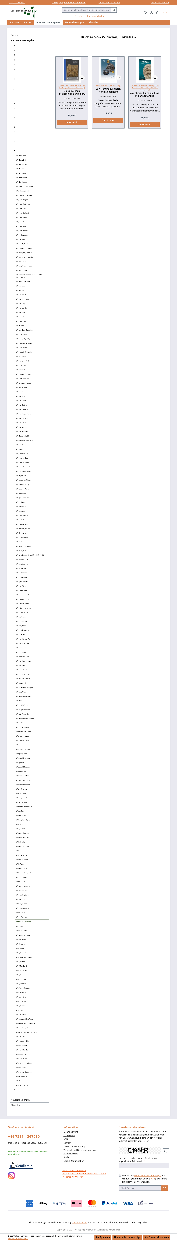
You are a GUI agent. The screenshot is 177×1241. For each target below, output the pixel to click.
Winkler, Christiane (23, 886)
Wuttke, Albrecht (22, 1085)
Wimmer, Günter (22, 877)
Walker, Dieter (21, 261)
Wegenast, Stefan (22, 449)
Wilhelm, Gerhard (22, 837)
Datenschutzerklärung (74, 1146)
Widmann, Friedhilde (23, 732)
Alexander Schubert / (138, 86)
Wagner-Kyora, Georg (24, 195)
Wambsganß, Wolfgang (24, 339)
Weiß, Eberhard (21, 533)
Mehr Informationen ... (18, 1238)
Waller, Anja (20, 286)
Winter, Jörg (20, 899)
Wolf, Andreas (21, 944)
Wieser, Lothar (21, 793)
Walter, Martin (21, 308)
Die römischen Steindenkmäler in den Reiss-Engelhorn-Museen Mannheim (72, 92)
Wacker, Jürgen (21, 173)
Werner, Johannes (22, 656)
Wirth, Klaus (20, 912)
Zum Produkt (71, 122)
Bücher (14, 35)
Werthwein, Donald (23, 679)
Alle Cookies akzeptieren (157, 1237)
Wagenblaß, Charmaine (24, 186)
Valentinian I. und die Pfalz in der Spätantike (145, 94)
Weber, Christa (21, 405)
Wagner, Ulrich (21, 226)
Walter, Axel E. (21, 295)
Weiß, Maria (20, 542)
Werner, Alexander (23, 643)
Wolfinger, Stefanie (23, 988)
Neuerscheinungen (20, 1099)
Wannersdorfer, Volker (24, 352)
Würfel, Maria (21, 1067)
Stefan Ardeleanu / (76, 86)
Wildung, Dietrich (22, 833)
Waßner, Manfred (22, 378)
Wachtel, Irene (21, 155)
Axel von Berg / (150, 86)
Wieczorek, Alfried (22, 745)
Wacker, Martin (21, 178)
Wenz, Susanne (21, 621)
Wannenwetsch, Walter (24, 343)
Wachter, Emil (21, 160)
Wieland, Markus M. (23, 780)
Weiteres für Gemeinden (74, 1170)
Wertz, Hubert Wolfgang (25, 687)
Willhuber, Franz (22, 859)
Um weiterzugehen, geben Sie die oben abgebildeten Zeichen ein (138, 1160)
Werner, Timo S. (22, 670)
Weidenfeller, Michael (24, 480)
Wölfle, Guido (21, 992)
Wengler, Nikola (22, 581)
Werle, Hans (20, 634)
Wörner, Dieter (21, 1045)
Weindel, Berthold (22, 515)
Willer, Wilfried (21, 855)
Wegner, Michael (22, 458)
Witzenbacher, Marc (23, 935)
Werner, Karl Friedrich (24, 661)
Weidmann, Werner (23, 489)
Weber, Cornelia (22, 409)
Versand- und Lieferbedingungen (79, 1150)
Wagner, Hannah (22, 217)
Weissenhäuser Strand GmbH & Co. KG (30, 555)
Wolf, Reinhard (21, 966)
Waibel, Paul (20, 239)
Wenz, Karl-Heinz (22, 612)
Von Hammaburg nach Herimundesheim (108, 90)
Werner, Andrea (22, 648)
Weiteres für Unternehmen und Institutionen (84, 1173)
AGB (65, 1139)
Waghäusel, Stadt (22, 191)
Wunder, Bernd (21, 1059)
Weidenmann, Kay (22, 484)
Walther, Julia (21, 321)
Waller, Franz (21, 290)
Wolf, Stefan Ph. (21, 970)
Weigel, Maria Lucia (23, 498)
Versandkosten (79, 1222)
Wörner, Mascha (22, 1050)
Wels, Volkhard (21, 568)
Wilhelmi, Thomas (22, 846)
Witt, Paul (19, 926)
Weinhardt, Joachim (23, 528)
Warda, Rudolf (21, 356)
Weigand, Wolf (21, 493)
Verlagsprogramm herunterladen (69, 2)
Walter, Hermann (22, 299)
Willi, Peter (20, 864)
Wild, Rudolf (20, 829)
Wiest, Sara (20, 811)
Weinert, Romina (22, 520)
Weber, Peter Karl (22, 431)
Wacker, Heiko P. (22, 169)
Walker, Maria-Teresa (24, 266)
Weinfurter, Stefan (22, 524)
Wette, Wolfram (21, 705)
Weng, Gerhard (21, 577)
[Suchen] (114, 10)
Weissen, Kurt (21, 551)
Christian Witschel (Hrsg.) (76, 88)
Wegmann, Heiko (22, 453)
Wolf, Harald (20, 962)
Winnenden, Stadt (22, 895)
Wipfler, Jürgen (21, 904)
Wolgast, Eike (21, 997)
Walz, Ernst (20, 325)
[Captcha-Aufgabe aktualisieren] (166, 1151)
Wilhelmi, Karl (21, 842)
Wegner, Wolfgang (23, 462)
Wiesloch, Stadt (21, 802)
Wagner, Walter (21, 230)
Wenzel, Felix (21, 626)
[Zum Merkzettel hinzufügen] (82, 77)
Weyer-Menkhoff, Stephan (25, 718)
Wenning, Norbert (22, 604)
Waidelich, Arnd (21, 244)
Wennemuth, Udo (22, 599)
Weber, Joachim (21, 418)
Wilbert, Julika (21, 815)
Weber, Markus (21, 427)
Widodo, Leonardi (22, 740)
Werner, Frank (21, 652)
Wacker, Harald (21, 164)
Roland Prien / (147, 88)
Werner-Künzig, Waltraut (25, 639)
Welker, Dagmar (22, 564)
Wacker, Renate (21, 182)
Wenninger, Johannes (23, 608)
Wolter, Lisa (20, 1037)
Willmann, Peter (22, 868)
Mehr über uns (70, 1131)
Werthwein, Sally (22, 683)
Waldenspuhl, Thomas (24, 253)
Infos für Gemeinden (109, 2)
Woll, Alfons (20, 1006)
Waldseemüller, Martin (24, 257)
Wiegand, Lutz (21, 762)
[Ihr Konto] (151, 12)
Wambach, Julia (21, 334)
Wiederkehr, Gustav (23, 749)
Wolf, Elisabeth (21, 953)
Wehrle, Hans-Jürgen (23, 471)
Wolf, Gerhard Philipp (23, 957)
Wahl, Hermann (21, 235)
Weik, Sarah (20, 511)
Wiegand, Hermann (23, 758)
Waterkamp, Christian (24, 383)
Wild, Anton (20, 824)
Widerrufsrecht (70, 1153)
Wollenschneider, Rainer (25, 1019)
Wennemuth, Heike (23, 595)
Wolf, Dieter (20, 948)
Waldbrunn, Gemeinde (24, 248)
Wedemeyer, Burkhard (24, 440)
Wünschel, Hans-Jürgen (24, 1063)
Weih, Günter (21, 502)
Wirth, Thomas (21, 917)
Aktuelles (15, 1105)
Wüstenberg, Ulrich (23, 1081)
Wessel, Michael (22, 692)
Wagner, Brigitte (22, 200)
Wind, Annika (21, 882)
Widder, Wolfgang (22, 727)
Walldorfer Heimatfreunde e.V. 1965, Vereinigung (29, 276)
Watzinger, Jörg (21, 387)
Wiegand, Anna (21, 754)
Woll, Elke (19, 1010)
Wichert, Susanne (22, 723)
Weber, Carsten (21, 401)
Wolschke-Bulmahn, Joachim (26, 1032)
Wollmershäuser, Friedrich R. (26, 1023)
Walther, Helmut (22, 317)
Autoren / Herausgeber (23, 40)
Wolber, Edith (21, 939)
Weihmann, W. (21, 506)
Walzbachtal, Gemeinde (24, 330)
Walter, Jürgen (21, 303)
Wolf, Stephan (21, 975)
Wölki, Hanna (21, 1001)
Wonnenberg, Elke (22, 1041)
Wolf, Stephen (21, 979)
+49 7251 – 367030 (24, 1136)
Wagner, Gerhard (22, 213)
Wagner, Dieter (21, 208)
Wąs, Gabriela (21, 365)
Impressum (69, 1135)
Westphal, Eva (21, 701)
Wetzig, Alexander (22, 714)
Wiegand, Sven (21, 771)
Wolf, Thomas (21, 984)
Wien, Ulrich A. (21, 789)
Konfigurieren (103, 1237)
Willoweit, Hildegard (23, 873)
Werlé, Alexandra (22, 630)
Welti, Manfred (21, 573)
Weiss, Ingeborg (22, 537)
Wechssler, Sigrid (22, 436)
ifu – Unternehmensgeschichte (89, 16)
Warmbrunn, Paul (22, 361)
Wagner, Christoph (23, 204)
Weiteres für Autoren (72, 1176)
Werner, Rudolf (21, 665)
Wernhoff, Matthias (23, 674)
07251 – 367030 (17, 2)
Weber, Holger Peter (23, 414)
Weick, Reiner (21, 476)
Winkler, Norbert (22, 890)
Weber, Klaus (21, 423)
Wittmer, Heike (21, 931)
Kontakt (67, 1142)
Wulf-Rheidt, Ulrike (23, 1054)
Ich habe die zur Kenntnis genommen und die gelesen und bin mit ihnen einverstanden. (144, 1178)
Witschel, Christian (23, 922)
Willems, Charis (21, 851)
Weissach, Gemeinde (23, 546)
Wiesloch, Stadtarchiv (24, 807)
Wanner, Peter (21, 348)
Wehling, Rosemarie (23, 467)
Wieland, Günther (22, 776)
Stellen (66, 1157)
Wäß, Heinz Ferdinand (24, 374)
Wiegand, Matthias (23, 767)
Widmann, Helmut (22, 736)
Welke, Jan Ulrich (22, 559)
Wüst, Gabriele (21, 1076)
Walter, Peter (21, 312)
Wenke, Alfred (21, 586)
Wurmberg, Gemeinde (24, 1072)
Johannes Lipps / (63, 86)
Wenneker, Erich (22, 590)
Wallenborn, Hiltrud (23, 281)
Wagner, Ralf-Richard (23, 222)
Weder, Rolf (20, 445)
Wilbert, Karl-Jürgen (23, 820)
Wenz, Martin (21, 617)
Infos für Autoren (160, 2)
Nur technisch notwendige (127, 1237)
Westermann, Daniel (23, 696)
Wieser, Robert (21, 798)
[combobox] (86, 10)
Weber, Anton (21, 392)
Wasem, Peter (21, 370)
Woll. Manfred (21, 1014)
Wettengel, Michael (23, 709)
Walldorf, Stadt (21, 270)
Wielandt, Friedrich (23, 784)
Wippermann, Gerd (23, 908)
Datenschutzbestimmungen (147, 1175)
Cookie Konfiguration (73, 1160)
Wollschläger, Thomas (24, 1028)
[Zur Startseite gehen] (22, 12)
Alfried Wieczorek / (108, 86)
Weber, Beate (21, 396)
